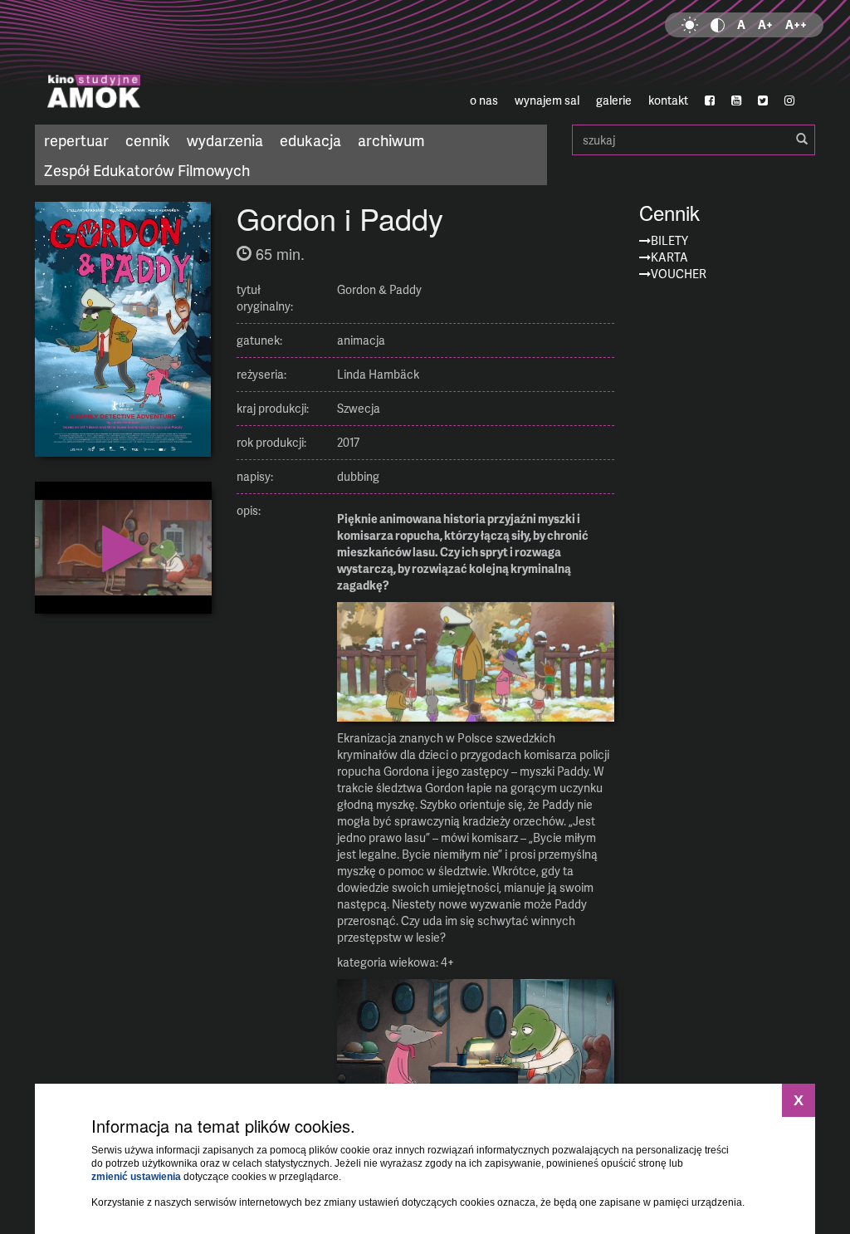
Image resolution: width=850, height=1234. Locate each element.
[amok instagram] (789, 100)
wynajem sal (547, 100)
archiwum (391, 140)
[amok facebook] (709, 100)
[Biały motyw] (689, 25)
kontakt (668, 100)
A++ (796, 24)
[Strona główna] (164, 62)
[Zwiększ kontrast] (718, 25)
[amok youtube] (736, 100)
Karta (669, 257)
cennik (147, 140)
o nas (484, 100)
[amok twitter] (763, 100)
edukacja (310, 140)
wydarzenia (225, 140)
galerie (614, 100)
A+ (765, 24)
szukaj (693, 140)
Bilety (669, 240)
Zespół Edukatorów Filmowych (147, 169)
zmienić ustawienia (136, 1177)
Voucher (678, 274)
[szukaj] (802, 139)
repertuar (76, 140)
